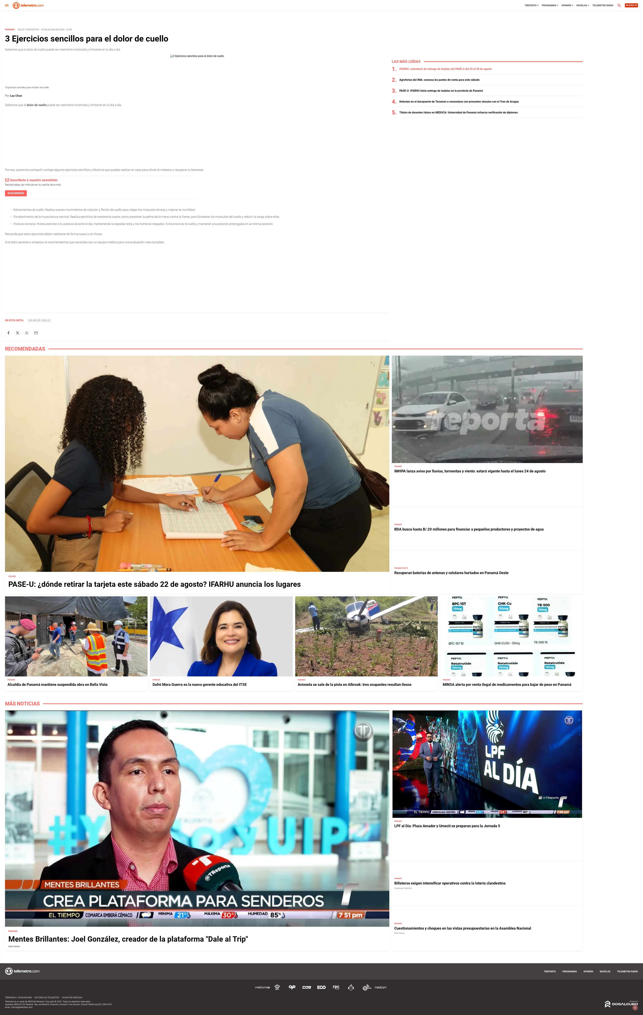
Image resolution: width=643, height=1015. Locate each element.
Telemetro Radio (602, 5)
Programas (549, 5)
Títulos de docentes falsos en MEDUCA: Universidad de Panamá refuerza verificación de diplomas (458, 112)
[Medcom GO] (262, 990)
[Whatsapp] (26, 333)
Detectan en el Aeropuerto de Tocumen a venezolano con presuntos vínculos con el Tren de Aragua (459, 101)
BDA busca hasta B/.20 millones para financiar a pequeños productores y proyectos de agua (469, 529)
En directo (631, 5)
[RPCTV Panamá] (277, 990)
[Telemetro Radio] (365, 990)
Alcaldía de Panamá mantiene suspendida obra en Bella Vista (58, 684)
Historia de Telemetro (46, 997)
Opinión (566, 5)
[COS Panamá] (306, 990)
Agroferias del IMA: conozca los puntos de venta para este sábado (439, 79)
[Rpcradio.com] (336, 990)
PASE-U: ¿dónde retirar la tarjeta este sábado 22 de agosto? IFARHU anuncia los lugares (154, 584)
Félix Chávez (399, 933)
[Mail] (36, 333)
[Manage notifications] (635, 1007)
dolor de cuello (39, 320)
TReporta (531, 5)
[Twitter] (17, 333)
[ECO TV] (321, 990)
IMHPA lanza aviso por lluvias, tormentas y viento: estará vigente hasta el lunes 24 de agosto (470, 471)
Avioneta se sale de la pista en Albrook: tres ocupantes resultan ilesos (354, 684)
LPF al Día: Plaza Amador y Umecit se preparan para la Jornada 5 (447, 826)
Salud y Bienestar (28, 29)
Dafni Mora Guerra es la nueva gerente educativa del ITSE (200, 684)
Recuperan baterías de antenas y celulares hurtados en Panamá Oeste (451, 573)
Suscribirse (16, 193)
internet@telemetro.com (22, 1007)
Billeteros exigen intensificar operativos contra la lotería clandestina (450, 883)
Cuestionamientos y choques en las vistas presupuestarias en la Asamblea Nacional (462, 928)
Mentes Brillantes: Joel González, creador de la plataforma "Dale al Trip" (128, 939)
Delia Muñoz (14, 946)
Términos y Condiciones (18, 997)
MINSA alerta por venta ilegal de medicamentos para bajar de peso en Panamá (507, 684)
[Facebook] (8, 333)
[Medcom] (380, 990)
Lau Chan (16, 95)
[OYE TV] (292, 990)
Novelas (582, 5)
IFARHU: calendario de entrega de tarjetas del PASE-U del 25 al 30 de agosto (445, 69)
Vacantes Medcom (72, 997)
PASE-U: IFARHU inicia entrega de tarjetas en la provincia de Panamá (441, 90)
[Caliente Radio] (351, 990)
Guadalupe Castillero (403, 888)
